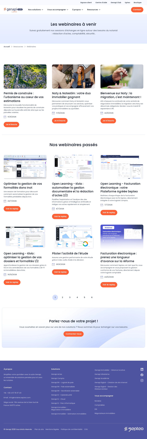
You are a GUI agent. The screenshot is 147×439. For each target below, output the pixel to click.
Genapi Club (116, 2)
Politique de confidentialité (71, 429)
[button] (35, 9)
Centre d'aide (101, 2)
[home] (13, 10)
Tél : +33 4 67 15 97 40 (12, 393)
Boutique (137, 2)
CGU (86, 429)
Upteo (127, 2)
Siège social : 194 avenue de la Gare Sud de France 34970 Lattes (21, 403)
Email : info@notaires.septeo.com (17, 397)
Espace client (86, 2)
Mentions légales (52, 429)
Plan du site (39, 429)
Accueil (7, 46)
